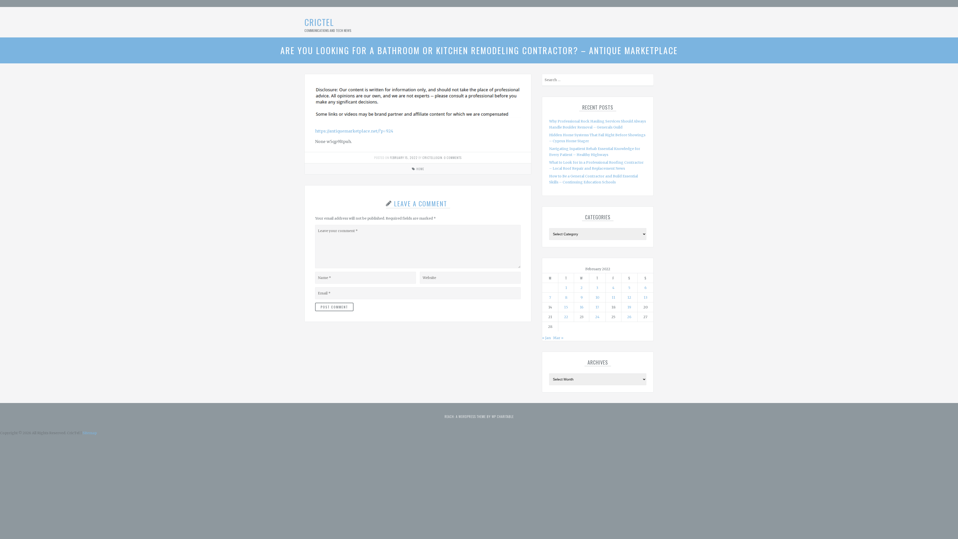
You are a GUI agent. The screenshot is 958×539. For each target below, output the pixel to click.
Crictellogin (432, 157)
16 (582, 307)
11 (613, 297)
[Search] (649, 81)
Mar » (558, 338)
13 (645, 297)
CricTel (319, 22)
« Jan (546, 338)
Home (420, 169)
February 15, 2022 (404, 157)
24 (597, 317)
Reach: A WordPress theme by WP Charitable (479, 416)
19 (629, 307)
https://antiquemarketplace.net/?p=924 (354, 131)
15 (566, 307)
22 (566, 317)
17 (597, 307)
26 (629, 317)
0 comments (453, 157)
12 (629, 297)
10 (597, 297)
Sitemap (90, 433)
